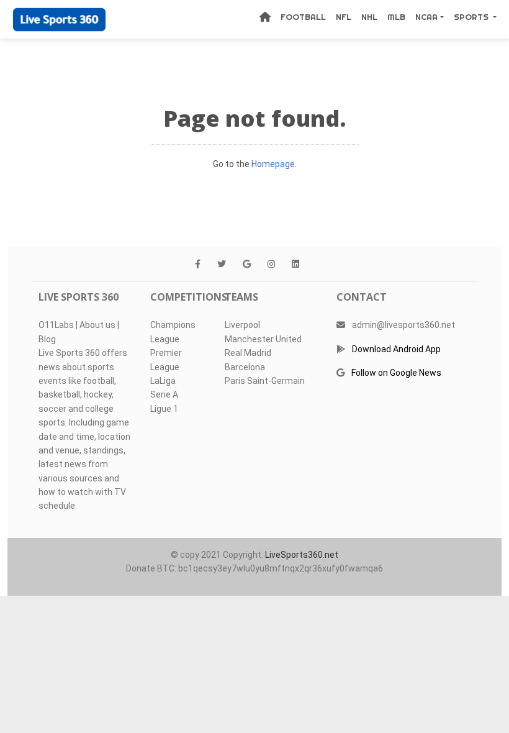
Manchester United (263, 339)
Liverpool (242, 325)
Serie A (164, 394)
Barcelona (245, 367)
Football (303, 17)
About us (97, 325)
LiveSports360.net (301, 555)
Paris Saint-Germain (265, 381)
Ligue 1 (164, 409)
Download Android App (396, 349)
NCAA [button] (426, 17)
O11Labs (56, 325)
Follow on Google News (396, 373)
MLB (396, 17)
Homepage (273, 164)
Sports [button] (472, 17)
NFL (343, 17)
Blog (47, 339)
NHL (369, 17)
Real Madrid (248, 353)
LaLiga (163, 381)
